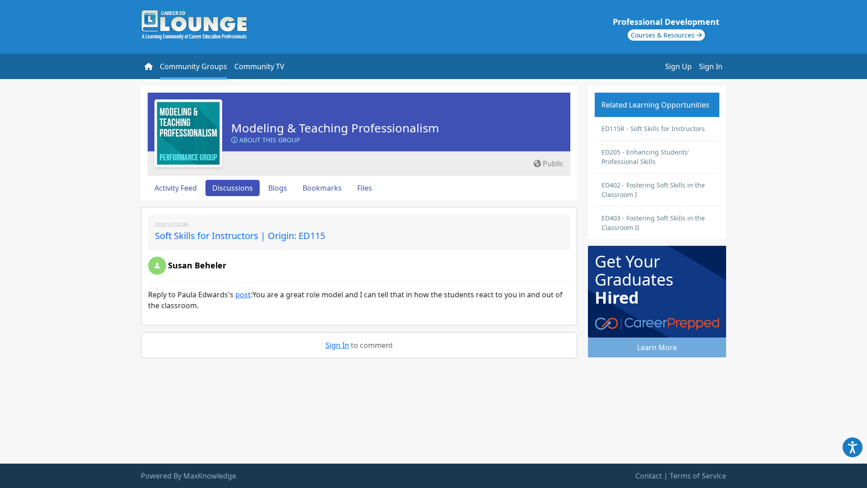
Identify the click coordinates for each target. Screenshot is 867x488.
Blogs (277, 188)
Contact (648, 476)
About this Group (269, 140)
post (243, 295)
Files (364, 188)
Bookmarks (322, 188)
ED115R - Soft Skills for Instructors (653, 128)
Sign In (710, 66)
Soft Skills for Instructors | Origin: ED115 (240, 236)
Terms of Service (698, 476)
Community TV (259, 66)
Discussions (232, 188)
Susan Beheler (197, 265)
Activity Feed (175, 188)
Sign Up (678, 66)
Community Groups (193, 66)
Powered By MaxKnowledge (188, 476)
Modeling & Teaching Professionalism (335, 128)
